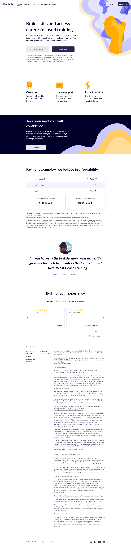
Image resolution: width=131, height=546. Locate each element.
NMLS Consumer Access (96, 358)
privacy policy (98, 501)
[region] (65, 318)
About (36, 4)
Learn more (36, 148)
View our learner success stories (65, 274)
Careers (29, 356)
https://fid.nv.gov (69, 383)
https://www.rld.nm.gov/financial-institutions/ (68, 410)
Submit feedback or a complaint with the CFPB (69, 449)
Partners (27, 4)
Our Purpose (38, 49)
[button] (27, 317)
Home (28, 351)
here (87, 360)
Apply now (123, 4)
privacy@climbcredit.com (71, 476)
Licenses (43, 351)
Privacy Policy (45, 354)
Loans (19, 4)
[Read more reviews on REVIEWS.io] (94, 336)
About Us (29, 354)
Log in (111, 4)
